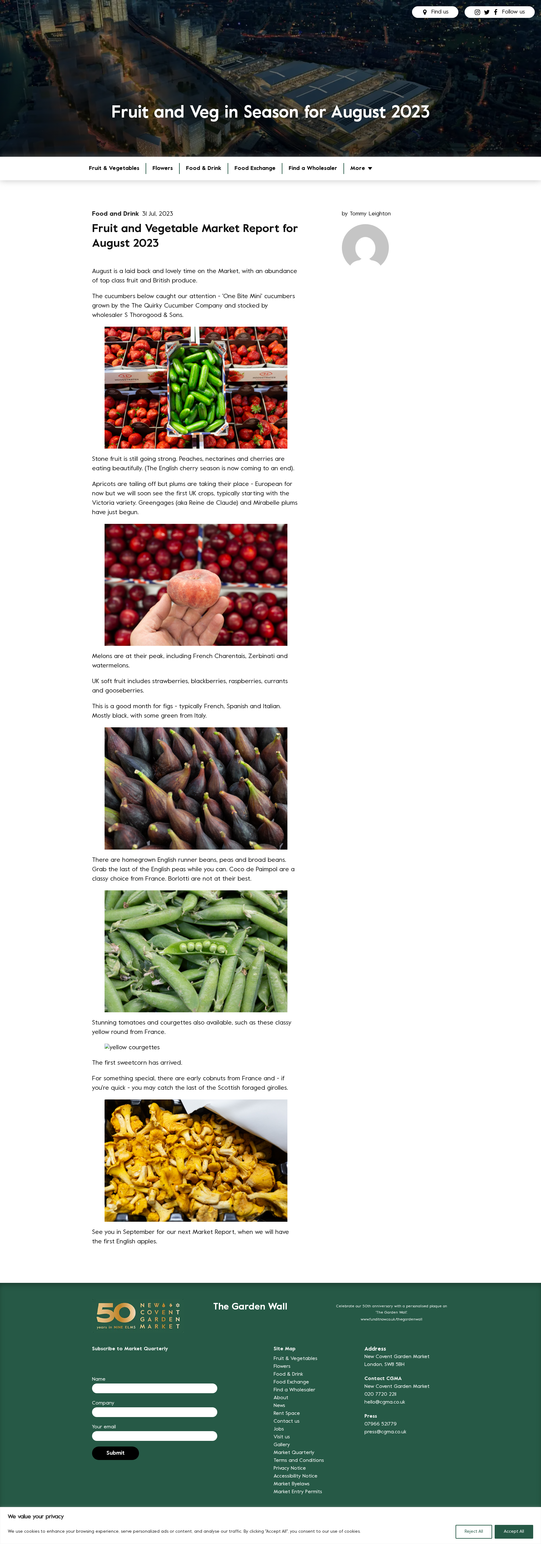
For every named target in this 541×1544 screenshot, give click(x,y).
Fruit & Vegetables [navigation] (114, 168)
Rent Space (287, 1413)
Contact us (287, 1421)
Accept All (514, 1532)
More (357, 168)
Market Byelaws (292, 1484)
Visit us (282, 1437)
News (279, 1405)
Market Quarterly (294, 1452)
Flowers (162, 168)
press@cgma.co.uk (385, 1432)
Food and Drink (115, 214)
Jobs (279, 1429)
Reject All (474, 1532)
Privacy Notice (290, 1468)
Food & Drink (203, 168)
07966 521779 (380, 1424)
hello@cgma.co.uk (384, 1402)
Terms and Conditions (299, 1460)
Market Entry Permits (298, 1491)
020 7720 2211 (380, 1394)
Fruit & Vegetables (295, 1358)
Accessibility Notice (295, 1476)
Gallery (282, 1444)
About (281, 1397)
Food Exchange (255, 168)
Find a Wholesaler (313, 168)
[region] (270, 1525)
